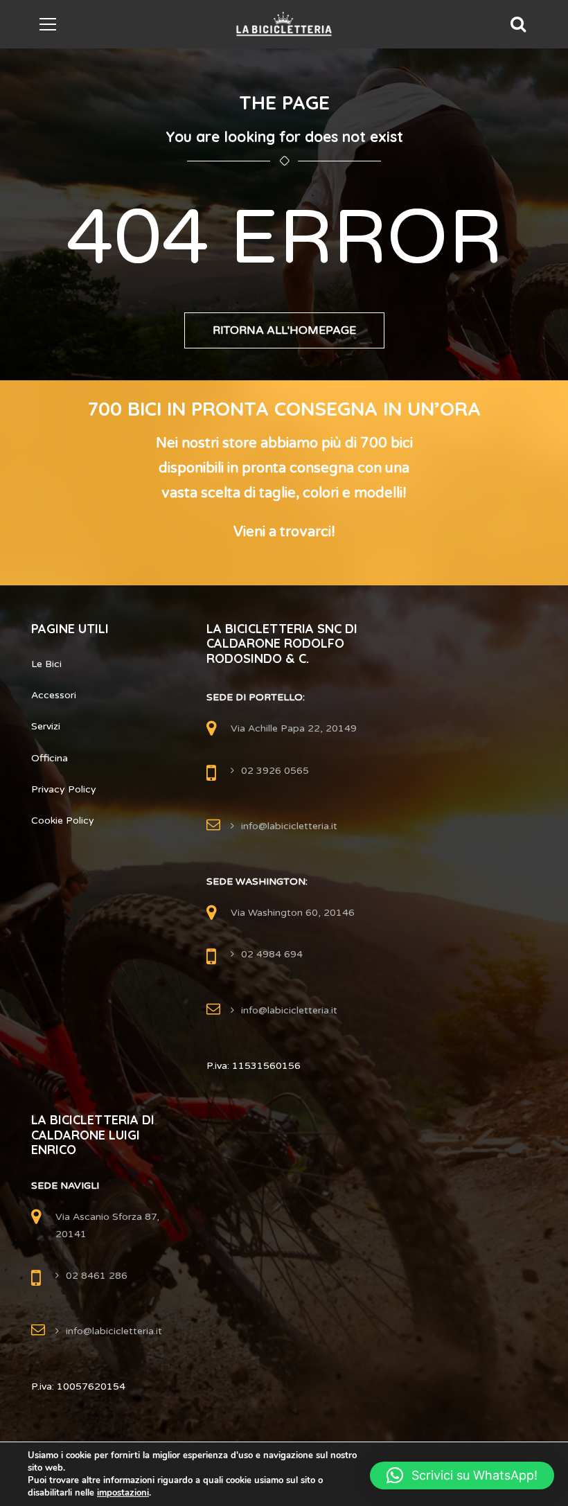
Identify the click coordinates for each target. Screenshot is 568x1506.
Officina (49, 758)
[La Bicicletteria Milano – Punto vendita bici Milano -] (284, 24)
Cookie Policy (62, 820)
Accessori (53, 695)
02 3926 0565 (275, 771)
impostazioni (123, 1493)
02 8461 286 (96, 1276)
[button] (462, 1475)
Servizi (45, 726)
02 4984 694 (272, 954)
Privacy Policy (63, 789)
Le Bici (46, 664)
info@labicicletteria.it (289, 826)
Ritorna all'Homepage (284, 330)
